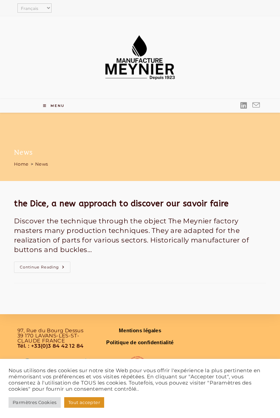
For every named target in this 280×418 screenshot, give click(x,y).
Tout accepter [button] (84, 402)
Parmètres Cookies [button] (35, 402)
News (41, 164)
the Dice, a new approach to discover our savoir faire (121, 203)
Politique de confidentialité (139, 342)
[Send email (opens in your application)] (256, 105)
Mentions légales (140, 330)
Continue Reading (45, 265)
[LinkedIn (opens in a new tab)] (244, 106)
